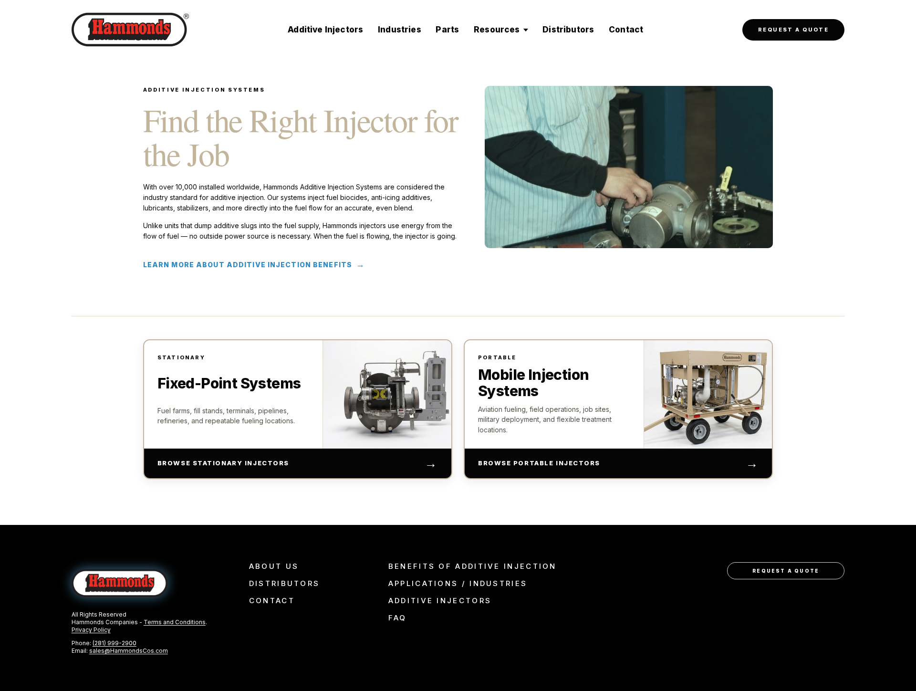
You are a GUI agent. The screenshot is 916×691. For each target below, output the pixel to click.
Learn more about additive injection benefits (254, 265)
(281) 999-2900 (114, 643)
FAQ (397, 618)
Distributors (568, 29)
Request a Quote (793, 29)
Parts (447, 29)
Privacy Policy (91, 629)
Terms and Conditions (175, 622)
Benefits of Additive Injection (472, 566)
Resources (497, 29)
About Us (274, 566)
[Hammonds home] (130, 29)
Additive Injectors (325, 29)
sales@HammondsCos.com (128, 650)
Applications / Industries (458, 583)
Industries (399, 29)
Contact (626, 29)
